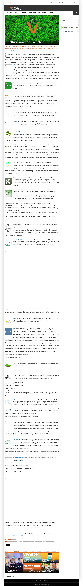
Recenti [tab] (72, 27)
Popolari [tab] (65, 27)
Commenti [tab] (77, 27)
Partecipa (69, 2)
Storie (11, 13)
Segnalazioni (32, 13)
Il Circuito (50, 2)
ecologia (13, 541)
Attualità (24, 13)
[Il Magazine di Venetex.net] (15, 8)
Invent (14, 328)
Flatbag (14, 224)
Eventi (17, 13)
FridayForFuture (31, 541)
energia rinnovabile (21, 541)
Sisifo (14, 420)
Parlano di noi (42, 13)
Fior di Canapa (15, 189)
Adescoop (15, 64)
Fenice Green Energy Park (18, 239)
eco (9, 541)
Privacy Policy (45, 580)
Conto (74, 2)
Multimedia (51, 13)
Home (6, 13)
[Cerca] (76, 12)
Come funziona (57, 2)
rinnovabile (44, 541)
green (38, 541)
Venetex (13, 539)
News (63, 2)
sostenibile (51, 541)
